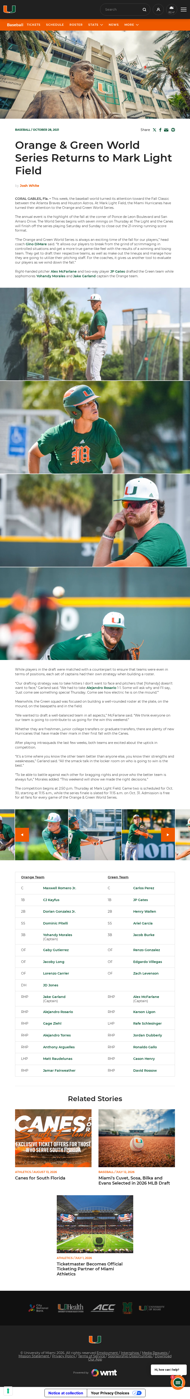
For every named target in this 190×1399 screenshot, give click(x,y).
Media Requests (155, 1353)
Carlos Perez (143, 888)
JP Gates (117, 271)
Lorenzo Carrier (56, 973)
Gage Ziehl (52, 1023)
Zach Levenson (146, 973)
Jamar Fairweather (59, 1070)
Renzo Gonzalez (146, 950)
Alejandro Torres (57, 1035)
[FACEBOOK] (159, 130)
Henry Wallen (144, 911)
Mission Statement (34, 1356)
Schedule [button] (55, 24)
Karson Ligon (144, 1012)
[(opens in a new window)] (38, 1308)
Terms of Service (92, 1356)
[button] (184, 10)
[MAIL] (165, 130)
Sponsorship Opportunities (130, 1356)
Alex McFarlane (64, 271)
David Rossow (145, 1070)
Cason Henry (144, 1059)
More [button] (129, 24)
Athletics (23, 1172)
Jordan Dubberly (147, 1035)
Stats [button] (93, 24)
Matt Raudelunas (57, 1059)
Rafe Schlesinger (147, 1023)
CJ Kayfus (51, 900)
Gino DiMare (36, 244)
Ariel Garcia (143, 923)
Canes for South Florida (40, 1178)
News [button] (114, 24)
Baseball (15, 25)
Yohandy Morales (50, 276)
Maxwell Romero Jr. (59, 888)
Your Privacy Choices (110, 1393)
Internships (130, 1353)
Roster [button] (76, 24)
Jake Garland (84, 276)
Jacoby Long (53, 962)
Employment (108, 1353)
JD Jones (50, 985)
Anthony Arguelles (59, 1047)
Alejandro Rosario (101, 688)
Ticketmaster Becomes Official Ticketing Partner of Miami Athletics (90, 1269)
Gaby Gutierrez (56, 950)
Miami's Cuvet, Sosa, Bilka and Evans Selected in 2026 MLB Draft (134, 1181)
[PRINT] (172, 130)
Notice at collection (65, 1393)
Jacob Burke (144, 935)
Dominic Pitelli (55, 923)
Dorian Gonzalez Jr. (59, 911)
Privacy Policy (64, 1356)
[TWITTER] (153, 130)
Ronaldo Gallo (145, 1047)
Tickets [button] (34, 24)
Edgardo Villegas (147, 962)
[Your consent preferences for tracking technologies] (8, 1390)
